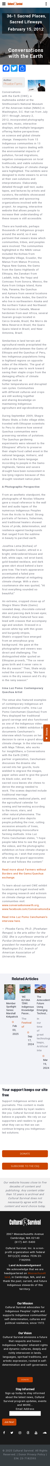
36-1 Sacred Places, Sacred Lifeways (26, 19)
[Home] (15, 3)
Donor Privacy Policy (31, 1454)
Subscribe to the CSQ (25, 1166)
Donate (25, 1153)
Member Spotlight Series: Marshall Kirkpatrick (12, 1010)
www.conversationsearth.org (20, 905)
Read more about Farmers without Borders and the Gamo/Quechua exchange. (24, 873)
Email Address (25, 1408)
